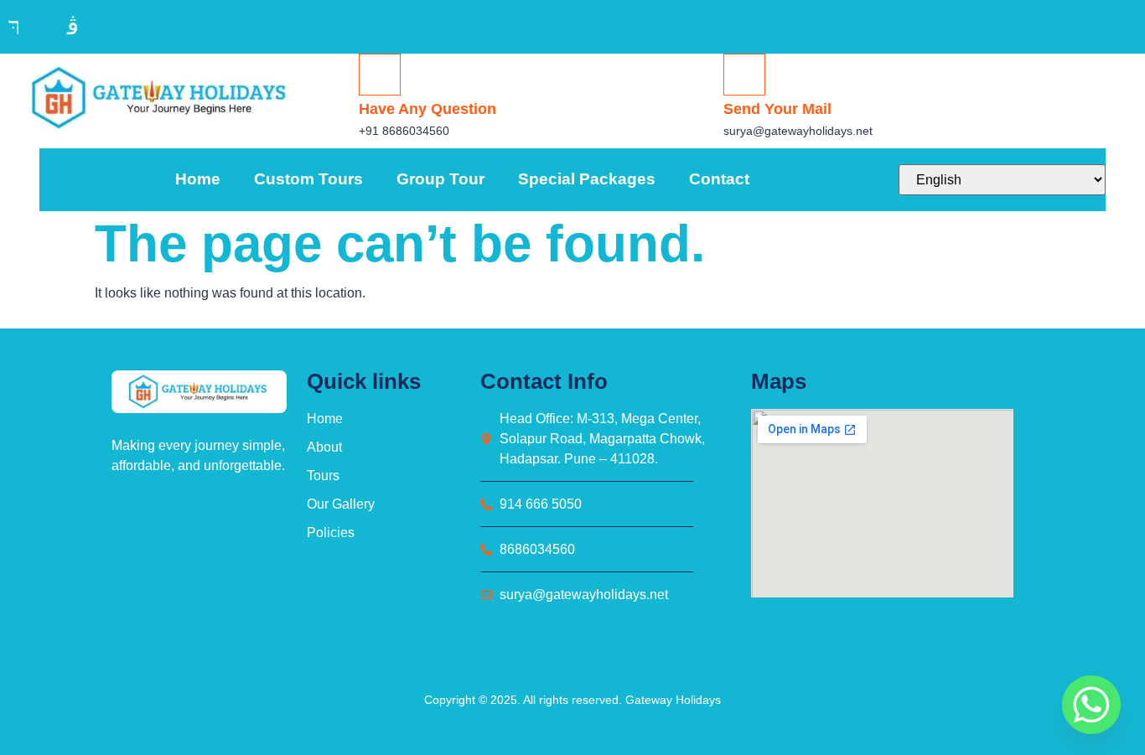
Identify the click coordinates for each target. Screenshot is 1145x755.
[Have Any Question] (380, 75)
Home (197, 179)
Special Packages (586, 179)
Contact (719, 179)
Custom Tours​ (308, 179)
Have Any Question (427, 109)
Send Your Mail (777, 109)
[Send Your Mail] (744, 75)
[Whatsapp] (1091, 704)
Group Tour (440, 179)
